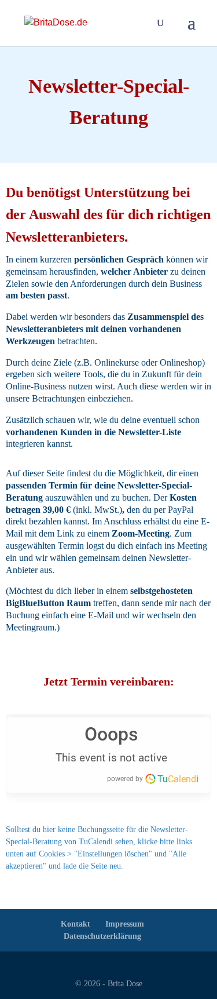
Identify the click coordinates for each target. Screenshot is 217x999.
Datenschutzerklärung (102, 936)
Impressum (124, 924)
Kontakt (75, 924)
